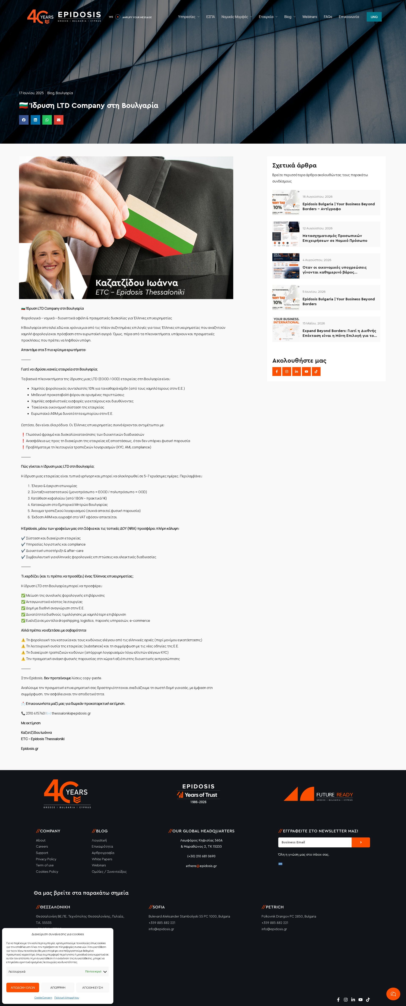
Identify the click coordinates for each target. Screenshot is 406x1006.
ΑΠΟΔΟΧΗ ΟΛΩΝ (23, 987)
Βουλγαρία (64, 93)
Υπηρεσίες (186, 16)
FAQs (328, 16)
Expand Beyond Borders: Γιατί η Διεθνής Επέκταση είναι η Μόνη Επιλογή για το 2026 (339, 333)
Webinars (309, 16)
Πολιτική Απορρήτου (66, 997)
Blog (287, 16)
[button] (374, 17)
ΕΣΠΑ (210, 16)
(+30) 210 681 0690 (201, 856)
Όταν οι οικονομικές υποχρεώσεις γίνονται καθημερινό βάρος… (335, 269)
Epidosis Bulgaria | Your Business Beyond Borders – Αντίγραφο (339, 206)
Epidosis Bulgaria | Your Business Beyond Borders (339, 301)
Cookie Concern (43, 997)
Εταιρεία (266, 16)
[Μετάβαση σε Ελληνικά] (280, 863)
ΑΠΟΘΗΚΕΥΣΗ (92, 987)
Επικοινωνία (349, 16)
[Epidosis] (64, 16)
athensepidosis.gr (201, 866)
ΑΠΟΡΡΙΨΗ (57, 987)
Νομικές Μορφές (235, 16)
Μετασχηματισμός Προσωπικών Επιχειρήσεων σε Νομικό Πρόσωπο (335, 238)
